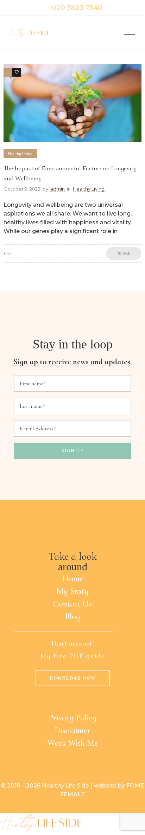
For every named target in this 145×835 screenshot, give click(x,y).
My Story (72, 591)
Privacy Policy (72, 718)
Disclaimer (72, 730)
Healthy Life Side (65, 785)
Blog (72, 616)
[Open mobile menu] (131, 33)
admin (57, 189)
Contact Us (72, 604)
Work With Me (73, 743)
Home (72, 578)
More (7, 253)
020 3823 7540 (77, 8)
